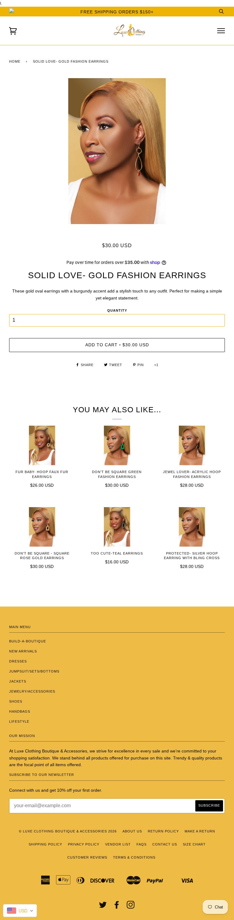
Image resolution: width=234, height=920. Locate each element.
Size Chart (194, 844)
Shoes (15, 701)
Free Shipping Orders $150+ (117, 11)
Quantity (117, 310)
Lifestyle (19, 721)
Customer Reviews (87, 857)
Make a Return (200, 831)
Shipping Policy (45, 844)
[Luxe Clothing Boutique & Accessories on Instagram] (131, 906)
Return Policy (163, 831)
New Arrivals (23, 651)
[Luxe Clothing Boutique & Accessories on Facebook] (117, 906)
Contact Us (164, 844)
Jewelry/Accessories (32, 691)
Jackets (17, 681)
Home (14, 61)
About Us (132, 831)
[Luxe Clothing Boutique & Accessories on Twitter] (103, 906)
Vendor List (118, 844)
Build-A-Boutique (27, 641)
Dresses (18, 661)
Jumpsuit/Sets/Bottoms (34, 671)
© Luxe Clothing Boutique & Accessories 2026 (68, 831)
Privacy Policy (83, 844)
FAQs (141, 844)
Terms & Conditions (134, 857)
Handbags (19, 711)
